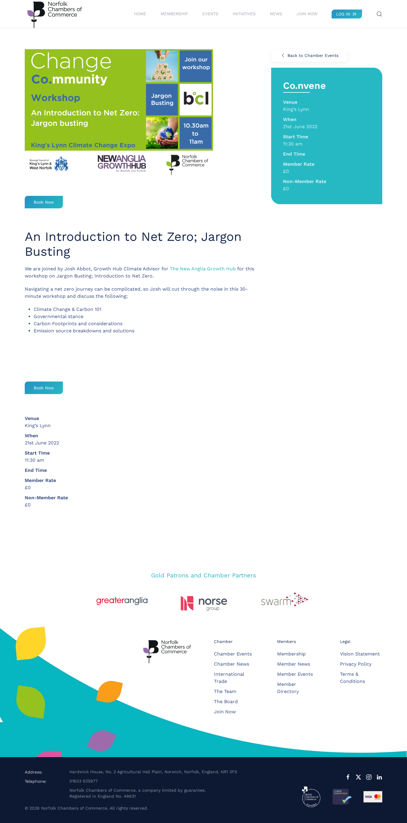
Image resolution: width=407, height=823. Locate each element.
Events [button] (210, 13)
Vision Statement (360, 654)
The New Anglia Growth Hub (203, 269)
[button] (379, 14)
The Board (226, 701)
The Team (225, 691)
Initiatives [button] (244, 13)
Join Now (306, 13)
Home (140, 13)
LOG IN (343, 14)
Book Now (44, 202)
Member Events (295, 674)
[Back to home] (54, 14)
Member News (293, 664)
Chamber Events (233, 654)
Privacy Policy (356, 664)
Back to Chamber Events (313, 55)
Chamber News (231, 664)
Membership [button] (174, 13)
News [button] (276, 13)
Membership (291, 654)
